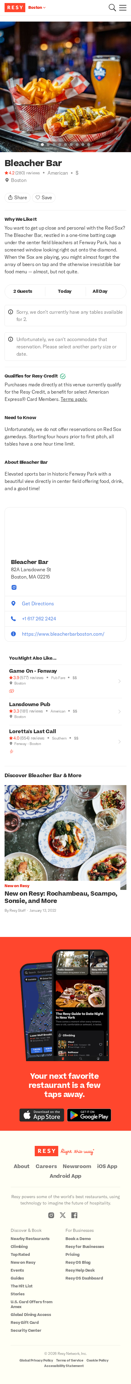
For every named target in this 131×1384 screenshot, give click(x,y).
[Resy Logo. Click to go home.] (16, 7)
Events (17, 1270)
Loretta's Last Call (32, 731)
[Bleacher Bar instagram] (14, 587)
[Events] (11, 691)
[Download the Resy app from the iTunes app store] (41, 1115)
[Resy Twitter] (63, 1215)
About (22, 1166)
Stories (18, 1294)
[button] (112, 7)
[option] (65, 87)
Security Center (26, 1330)
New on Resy (23, 1262)
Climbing (19, 1246)
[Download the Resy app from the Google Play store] (89, 1115)
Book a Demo (78, 1239)
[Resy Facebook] (74, 1215)
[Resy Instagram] (51, 1215)
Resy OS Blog (78, 1262)
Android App (65, 1176)
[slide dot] (42, 144)
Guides (17, 1278)
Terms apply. (74, 399)
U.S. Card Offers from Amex (31, 1304)
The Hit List (22, 1286)
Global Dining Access (31, 1314)
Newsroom (77, 1166)
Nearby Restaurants (30, 1239)
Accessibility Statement (64, 1366)
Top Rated (20, 1254)
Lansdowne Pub (29, 704)
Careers (46, 1166)
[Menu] (121, 7)
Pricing (73, 1254)
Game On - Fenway (33, 671)
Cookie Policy (97, 1360)
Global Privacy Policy (36, 1360)
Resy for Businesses (85, 1246)
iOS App (107, 1166)
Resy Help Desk (80, 1270)
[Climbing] (11, 751)
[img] (7, 180)
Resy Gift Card (25, 1322)
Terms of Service (69, 1360)
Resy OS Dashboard (84, 1278)
